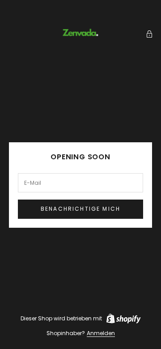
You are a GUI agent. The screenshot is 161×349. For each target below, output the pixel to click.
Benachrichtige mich (80, 209)
